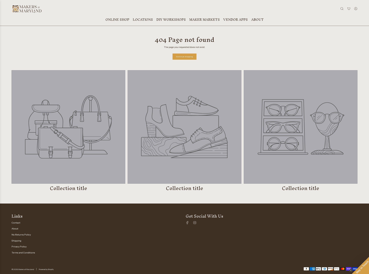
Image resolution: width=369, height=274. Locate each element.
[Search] (341, 8)
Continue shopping (184, 57)
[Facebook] (187, 222)
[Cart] (348, 8)
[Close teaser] (350, 270)
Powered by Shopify (46, 269)
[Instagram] (194, 222)
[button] (360, 265)
